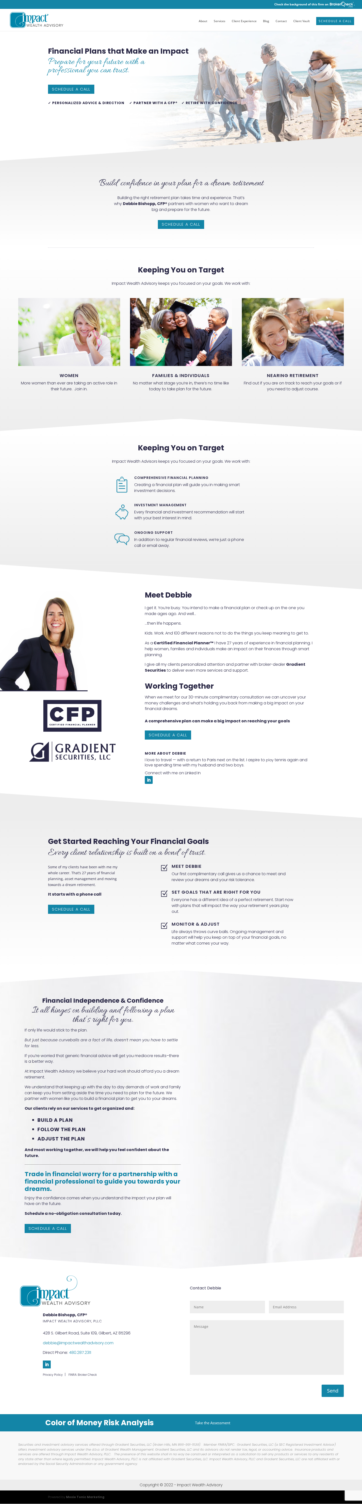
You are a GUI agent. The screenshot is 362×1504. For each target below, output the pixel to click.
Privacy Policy (53, 1375)
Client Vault (301, 21)
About (203, 21)
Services (219, 21)
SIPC (231, 1444)
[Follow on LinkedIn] (149, 780)
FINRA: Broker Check (82, 1375)
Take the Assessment (212, 1422)
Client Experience (244, 21)
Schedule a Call (335, 21)
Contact (281, 21)
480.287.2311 (80, 1352)
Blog (266, 21)
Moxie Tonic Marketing (85, 1497)
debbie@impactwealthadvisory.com (78, 1343)
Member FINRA (215, 1444)
